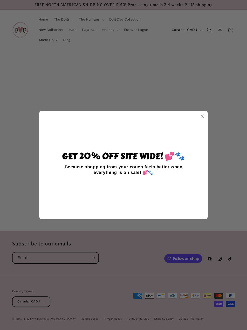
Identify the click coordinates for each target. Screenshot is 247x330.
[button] (202, 116)
